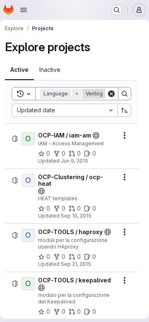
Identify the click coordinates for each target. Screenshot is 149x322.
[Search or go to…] (117, 10)
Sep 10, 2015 (76, 216)
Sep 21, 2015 (76, 264)
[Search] (124, 93)
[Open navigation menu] (23, 10)
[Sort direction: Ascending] (124, 110)
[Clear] (111, 94)
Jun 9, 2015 (74, 161)
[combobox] (65, 110)
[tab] (19, 69)
